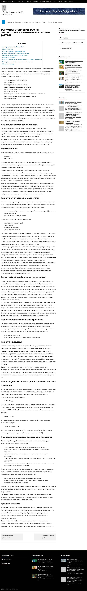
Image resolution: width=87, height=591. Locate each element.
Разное (71, 1)
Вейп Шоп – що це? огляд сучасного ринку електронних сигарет (73, 79)
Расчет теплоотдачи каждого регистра (14, 55)
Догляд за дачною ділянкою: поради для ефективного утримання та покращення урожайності (72, 87)
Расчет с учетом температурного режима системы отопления (22, 59)
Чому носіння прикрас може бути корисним (72, 122)
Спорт (54, 1)
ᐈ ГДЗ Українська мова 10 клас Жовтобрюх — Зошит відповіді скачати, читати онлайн (73, 128)
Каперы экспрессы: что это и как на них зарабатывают (74, 61)
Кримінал (35, 1)
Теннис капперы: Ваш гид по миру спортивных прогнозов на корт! (73, 67)
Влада (65, 1)
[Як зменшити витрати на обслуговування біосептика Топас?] (61, 73)
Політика (42, 1)
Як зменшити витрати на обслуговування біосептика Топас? (72, 73)
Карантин (48, 1)
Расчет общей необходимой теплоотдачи (15, 53)
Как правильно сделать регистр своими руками (17, 62)
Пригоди (29, 1)
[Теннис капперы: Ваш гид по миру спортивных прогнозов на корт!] (61, 67)
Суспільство (21, 1)
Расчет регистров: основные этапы (13, 51)
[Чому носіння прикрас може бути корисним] (61, 122)
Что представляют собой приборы (13, 47)
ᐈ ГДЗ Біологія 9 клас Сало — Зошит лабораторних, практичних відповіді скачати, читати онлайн (73, 116)
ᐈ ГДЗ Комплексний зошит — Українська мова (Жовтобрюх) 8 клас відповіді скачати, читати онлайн (73, 108)
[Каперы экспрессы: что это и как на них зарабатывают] (61, 62)
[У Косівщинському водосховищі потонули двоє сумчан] (61, 102)
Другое (60, 1)
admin (66, 38)
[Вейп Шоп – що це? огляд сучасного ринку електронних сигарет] (61, 78)
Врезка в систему (8, 64)
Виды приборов (7, 49)
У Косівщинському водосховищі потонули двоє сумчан (73, 102)
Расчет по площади (9, 57)
